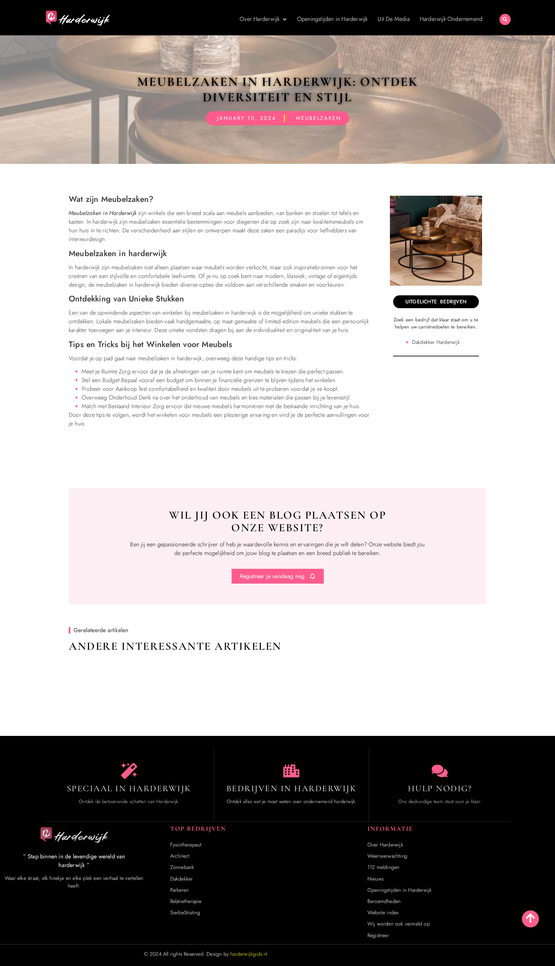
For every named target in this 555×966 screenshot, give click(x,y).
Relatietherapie (186, 901)
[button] (505, 19)
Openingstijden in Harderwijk (332, 19)
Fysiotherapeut (186, 844)
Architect (180, 856)
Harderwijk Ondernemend (451, 19)
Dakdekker (181, 878)
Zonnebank (182, 867)
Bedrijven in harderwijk (291, 788)
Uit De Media (393, 19)
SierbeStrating (185, 912)
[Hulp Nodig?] (440, 771)
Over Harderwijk (259, 19)
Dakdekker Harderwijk (436, 342)
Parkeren (179, 890)
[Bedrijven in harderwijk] (291, 771)
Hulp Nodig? (440, 788)
